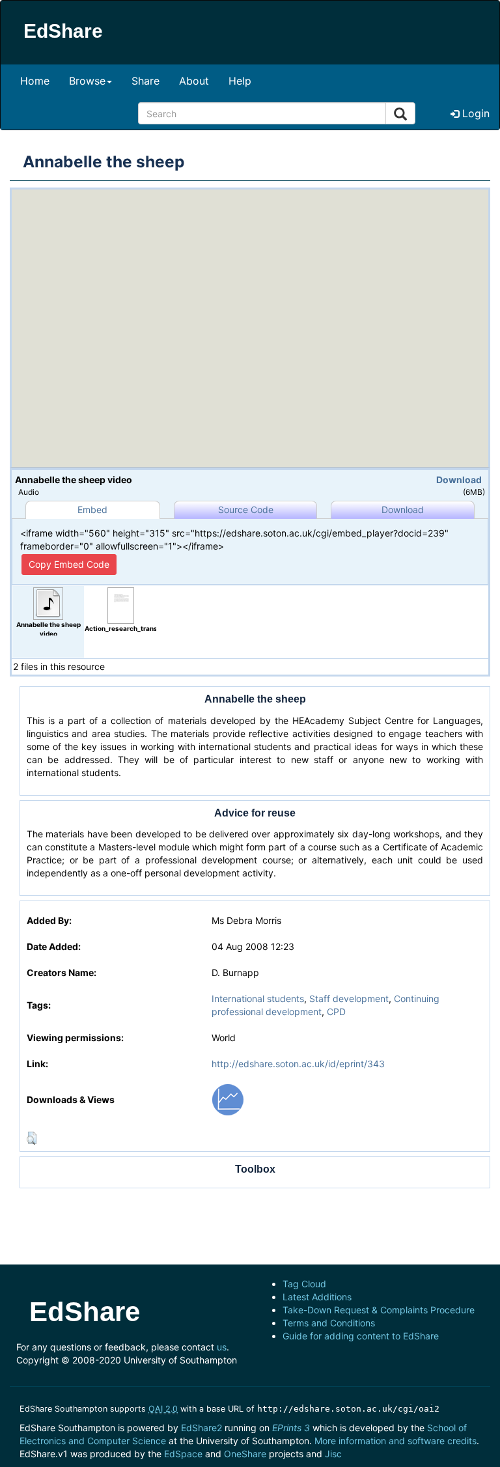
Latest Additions (317, 1296)
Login (474, 113)
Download (459, 479)
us (222, 1346)
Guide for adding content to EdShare (361, 1335)
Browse (87, 80)
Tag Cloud (304, 1283)
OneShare (245, 1453)
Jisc (333, 1453)
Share (146, 80)
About (194, 80)
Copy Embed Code (69, 564)
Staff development (349, 998)
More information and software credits (395, 1440)
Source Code (245, 509)
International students (258, 998)
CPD (336, 1011)
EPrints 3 (291, 1427)
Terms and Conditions (329, 1322)
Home (34, 80)
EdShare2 (201, 1427)
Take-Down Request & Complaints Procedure (379, 1309)
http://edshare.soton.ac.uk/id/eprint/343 (298, 1063)
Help (240, 80)
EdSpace (183, 1453)
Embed (92, 509)
